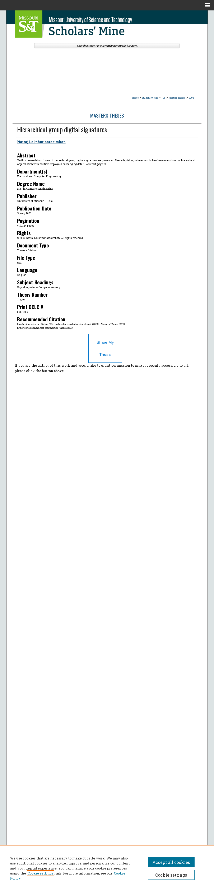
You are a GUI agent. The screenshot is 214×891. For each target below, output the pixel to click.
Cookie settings (41, 873)
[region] (107, 868)
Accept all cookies (171, 862)
